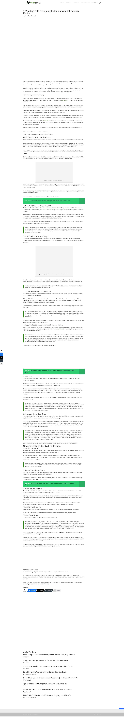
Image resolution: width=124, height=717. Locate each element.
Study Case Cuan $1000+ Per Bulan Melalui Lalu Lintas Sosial (45, 660)
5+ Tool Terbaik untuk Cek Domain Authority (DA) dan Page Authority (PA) (50, 678)
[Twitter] (1, 357)
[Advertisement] (54, 70)
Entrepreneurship (85, 3)
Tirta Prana (28, 15)
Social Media (76, 3)
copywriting (60, 329)
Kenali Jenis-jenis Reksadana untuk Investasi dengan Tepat (44, 672)
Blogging (62, 3)
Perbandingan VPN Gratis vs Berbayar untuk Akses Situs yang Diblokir (49, 654)
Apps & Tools (94, 3)
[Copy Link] (1, 360)
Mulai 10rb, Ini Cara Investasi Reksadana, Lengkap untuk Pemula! (47, 695)
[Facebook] (1, 354)
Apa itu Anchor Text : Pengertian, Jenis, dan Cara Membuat (45, 684)
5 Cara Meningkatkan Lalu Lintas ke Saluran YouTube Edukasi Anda (48, 666)
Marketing (68, 3)
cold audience (64, 100)
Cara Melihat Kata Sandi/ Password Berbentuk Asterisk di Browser (47, 689)
